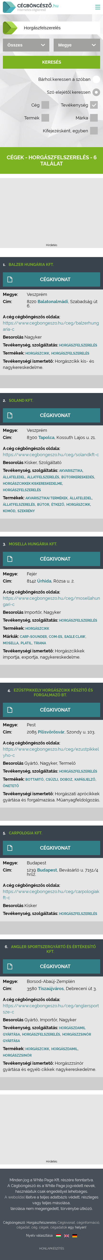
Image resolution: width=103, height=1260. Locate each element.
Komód (9, 511)
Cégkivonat (55, 279)
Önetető (11, 786)
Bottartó (34, 779)
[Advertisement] (51, 212)
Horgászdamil (64, 1049)
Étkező (57, 504)
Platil (26, 643)
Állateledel (14, 477)
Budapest (47, 870)
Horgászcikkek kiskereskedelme (32, 483)
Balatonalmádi (53, 301)
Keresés (51, 62)
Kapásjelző (84, 779)
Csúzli (52, 779)
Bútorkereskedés (77, 477)
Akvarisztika (70, 471)
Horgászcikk (37, 353)
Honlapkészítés (51, 1248)
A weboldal (15, 1197)
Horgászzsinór (17, 1055)
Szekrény (26, 511)
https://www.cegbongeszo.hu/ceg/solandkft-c (51, 454)
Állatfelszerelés (43, 477)
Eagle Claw (74, 637)
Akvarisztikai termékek (46, 498)
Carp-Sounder (33, 637)
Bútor (43, 504)
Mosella (10, 643)
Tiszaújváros (51, 988)
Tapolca (46, 437)
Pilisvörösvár (51, 731)
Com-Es (55, 637)
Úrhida (44, 581)
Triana (40, 643)
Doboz (66, 779)
